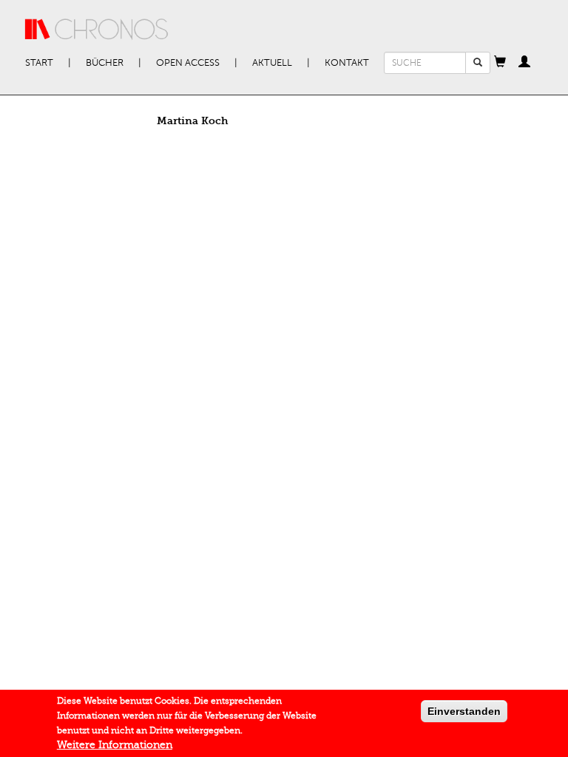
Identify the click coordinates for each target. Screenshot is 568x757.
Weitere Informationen (114, 744)
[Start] (97, 29)
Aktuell (272, 63)
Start (39, 63)
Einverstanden (464, 711)
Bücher (105, 63)
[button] (500, 62)
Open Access (188, 63)
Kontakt (347, 63)
